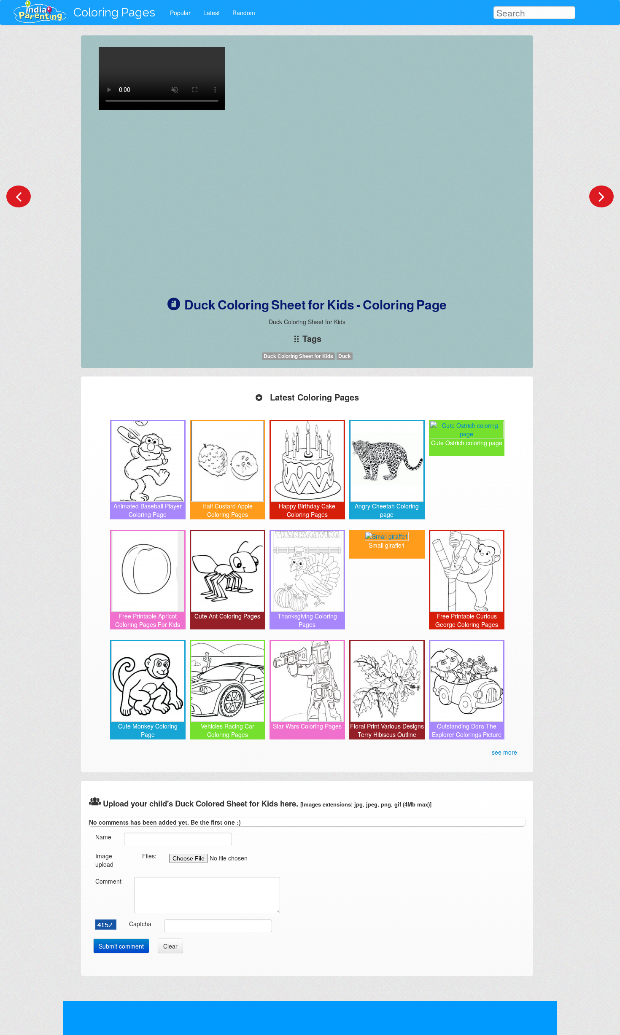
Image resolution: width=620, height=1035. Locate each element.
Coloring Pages (114, 12)
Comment (108, 881)
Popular (180, 12)
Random (243, 12)
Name (103, 837)
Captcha (140, 923)
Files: (149, 856)
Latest (211, 12)
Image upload (104, 860)
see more (504, 752)
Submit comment (121, 946)
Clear (170, 946)
